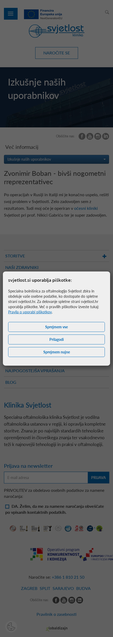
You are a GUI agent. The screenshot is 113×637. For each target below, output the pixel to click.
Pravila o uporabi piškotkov (30, 312)
